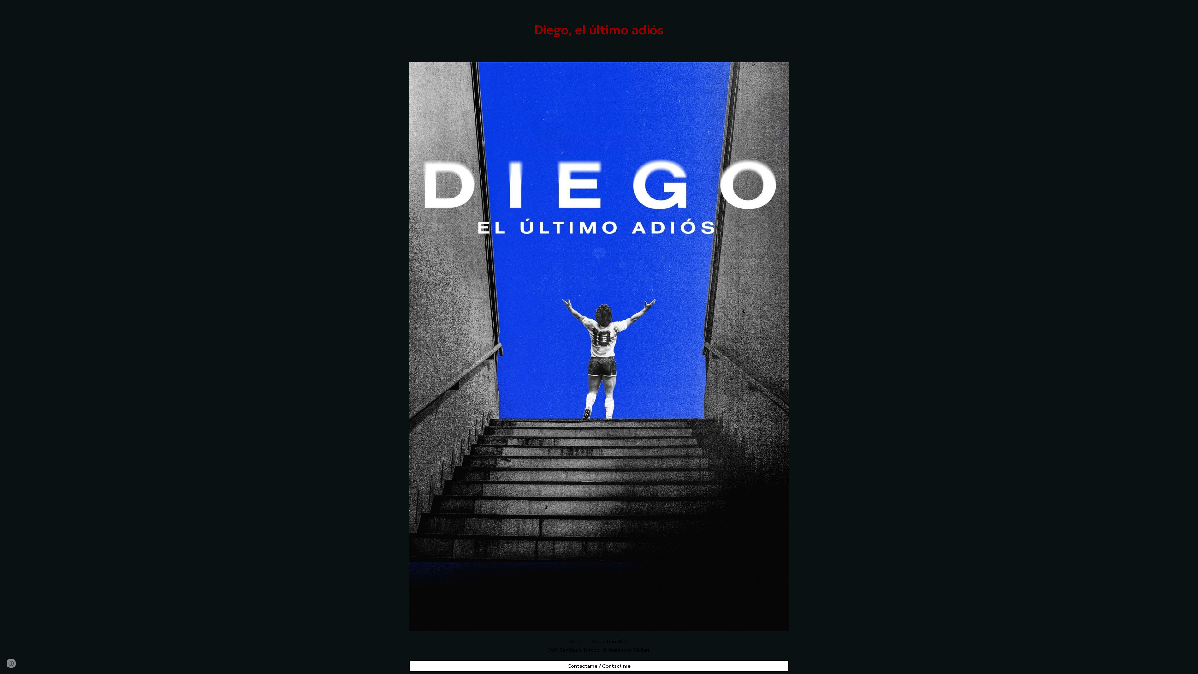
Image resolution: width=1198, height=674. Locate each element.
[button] (11, 663)
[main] (599, 30)
